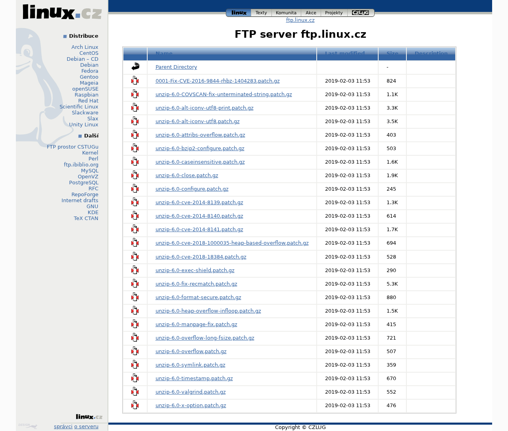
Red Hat (88, 101)
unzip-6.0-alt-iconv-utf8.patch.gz (198, 121)
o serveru (86, 426)
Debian (89, 65)
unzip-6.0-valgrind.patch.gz (191, 392)
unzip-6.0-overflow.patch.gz (191, 351)
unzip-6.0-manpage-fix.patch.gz (196, 324)
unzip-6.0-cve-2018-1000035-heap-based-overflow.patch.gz (232, 243)
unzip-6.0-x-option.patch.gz (191, 405)
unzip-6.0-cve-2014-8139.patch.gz (199, 202)
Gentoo (89, 77)
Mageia (89, 83)
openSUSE (85, 89)
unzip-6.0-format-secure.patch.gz (198, 297)
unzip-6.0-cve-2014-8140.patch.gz (199, 216)
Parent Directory (176, 67)
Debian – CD (82, 59)
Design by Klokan (29, 426)
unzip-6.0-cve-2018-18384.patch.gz (201, 257)
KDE (93, 212)
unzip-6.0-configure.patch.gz (192, 189)
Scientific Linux (79, 107)
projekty (334, 12)
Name (164, 53)
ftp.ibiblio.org (81, 165)
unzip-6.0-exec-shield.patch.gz (195, 270)
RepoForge (84, 194)
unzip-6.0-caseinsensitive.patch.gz (200, 162)
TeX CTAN (86, 218)
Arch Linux (84, 47)
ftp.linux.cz (300, 20)
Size (392, 53)
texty (261, 12)
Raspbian (86, 95)
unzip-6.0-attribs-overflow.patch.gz (200, 135)
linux (238, 12)
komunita (286, 12)
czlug (361, 12)
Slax (92, 119)
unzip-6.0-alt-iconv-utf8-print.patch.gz (205, 108)
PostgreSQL (83, 183)
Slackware (85, 113)
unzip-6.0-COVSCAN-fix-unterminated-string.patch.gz (224, 94)
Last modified (345, 53)
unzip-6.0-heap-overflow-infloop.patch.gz (208, 311)
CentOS (88, 53)
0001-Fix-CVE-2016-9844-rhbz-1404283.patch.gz (218, 81)
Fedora (89, 71)
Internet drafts (80, 200)
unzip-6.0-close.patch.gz (187, 175)
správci (63, 426)
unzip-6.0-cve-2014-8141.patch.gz (199, 229)
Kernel (90, 153)
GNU (92, 206)
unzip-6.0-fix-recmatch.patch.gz (196, 284)
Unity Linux (83, 125)
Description (431, 53)
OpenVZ (88, 177)
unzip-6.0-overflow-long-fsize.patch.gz (205, 338)
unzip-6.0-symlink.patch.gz (190, 365)
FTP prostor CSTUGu (72, 147)
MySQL (89, 171)
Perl (93, 159)
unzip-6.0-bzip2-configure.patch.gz (200, 148)
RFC (93, 188)
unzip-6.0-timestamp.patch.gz (194, 378)
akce (311, 12)
